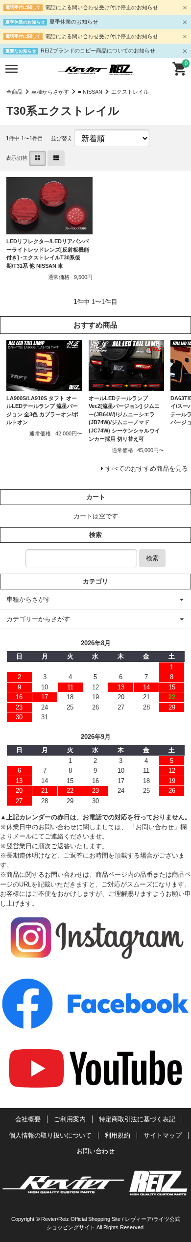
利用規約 (117, 1135)
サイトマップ (162, 1135)
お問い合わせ (95, 1151)
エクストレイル (130, 92)
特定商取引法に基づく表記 (137, 1119)
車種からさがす (50, 92)
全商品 (14, 92)
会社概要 (28, 1119)
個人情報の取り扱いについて (50, 1135)
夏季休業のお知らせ (73, 22)
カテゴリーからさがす (38, 619)
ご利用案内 (70, 1119)
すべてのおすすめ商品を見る (146, 468)
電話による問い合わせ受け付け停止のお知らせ (101, 7)
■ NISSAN (90, 92)
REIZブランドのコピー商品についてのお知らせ (98, 50)
